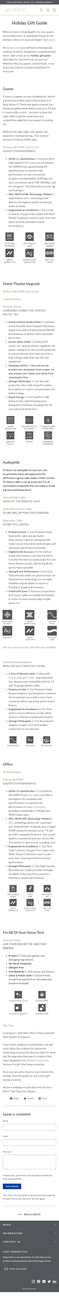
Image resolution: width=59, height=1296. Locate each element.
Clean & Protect (12, 299)
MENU (7, 1224)
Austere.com (13, 47)
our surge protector (28, 345)
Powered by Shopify (29, 1289)
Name (5, 1121)
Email (5, 1136)
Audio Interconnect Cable (17, 508)
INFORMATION (13, 1233)
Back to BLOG (32, 1214)
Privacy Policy (10, 1198)
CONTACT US (11, 1241)
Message (7, 1151)
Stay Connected (15, 1251)
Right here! (49, 39)
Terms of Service (30, 1198)
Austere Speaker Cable (21, 677)
